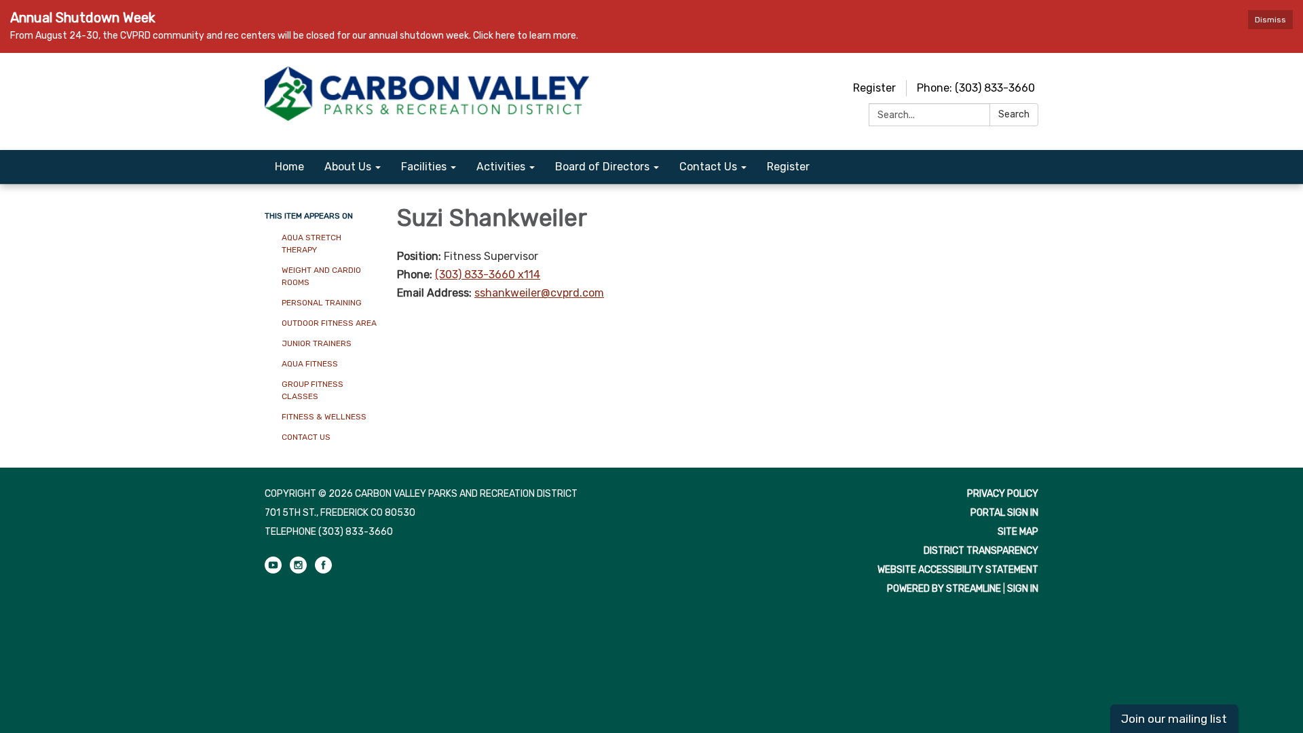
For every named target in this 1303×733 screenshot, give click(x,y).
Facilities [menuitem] (424, 166)
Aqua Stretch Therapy (311, 244)
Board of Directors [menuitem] (602, 166)
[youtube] (273, 570)
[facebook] (323, 570)
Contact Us (306, 437)
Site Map (1018, 532)
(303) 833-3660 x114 (487, 274)
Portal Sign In (1004, 513)
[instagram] (298, 570)
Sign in (1022, 589)
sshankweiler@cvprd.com (539, 292)
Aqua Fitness (311, 364)
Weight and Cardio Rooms (321, 276)
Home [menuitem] (289, 166)
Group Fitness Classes (312, 390)
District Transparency (981, 551)
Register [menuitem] (788, 166)
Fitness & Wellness (324, 416)
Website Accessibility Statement (957, 570)
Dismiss (1270, 19)
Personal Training (322, 302)
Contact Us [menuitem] (708, 166)
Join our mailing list (1174, 719)
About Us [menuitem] (347, 166)
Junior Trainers (317, 343)
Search (1014, 114)
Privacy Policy (1002, 494)
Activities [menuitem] (500, 166)
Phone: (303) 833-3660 (976, 87)
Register (874, 87)
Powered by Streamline (944, 589)
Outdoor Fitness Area (329, 323)
